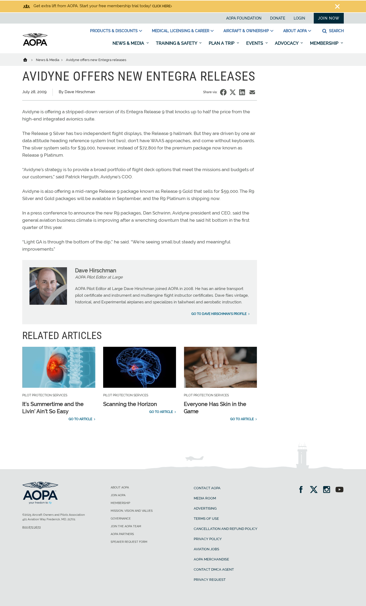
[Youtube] (339, 490)
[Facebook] (303, 490)
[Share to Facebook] (223, 92)
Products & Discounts (114, 31)
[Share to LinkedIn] (242, 92)
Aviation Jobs (206, 549)
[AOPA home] (35, 44)
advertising (205, 508)
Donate (277, 18)
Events (255, 43)
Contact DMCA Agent (214, 569)
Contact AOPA (207, 488)
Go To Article (80, 419)
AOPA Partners (122, 534)
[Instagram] (328, 490)
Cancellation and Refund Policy (225, 529)
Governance (121, 518)
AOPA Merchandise (211, 559)
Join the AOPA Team (126, 526)
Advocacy (287, 43)
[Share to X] (232, 92)
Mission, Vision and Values (132, 511)
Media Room (205, 498)
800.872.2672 (31, 527)
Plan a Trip (222, 43)
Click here (161, 6)
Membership (324, 43)
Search (336, 31)
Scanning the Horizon (130, 404)
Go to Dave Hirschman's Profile (219, 314)
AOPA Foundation (244, 18)
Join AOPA (118, 495)
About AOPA (295, 31)
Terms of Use (206, 519)
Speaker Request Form (129, 542)
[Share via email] (252, 92)
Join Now (328, 18)
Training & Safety (177, 43)
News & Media (129, 43)
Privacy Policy (208, 539)
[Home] (28, 59)
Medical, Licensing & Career (180, 31)
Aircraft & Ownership (246, 31)
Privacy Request (210, 580)
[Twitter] (315, 490)
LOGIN (299, 18)
